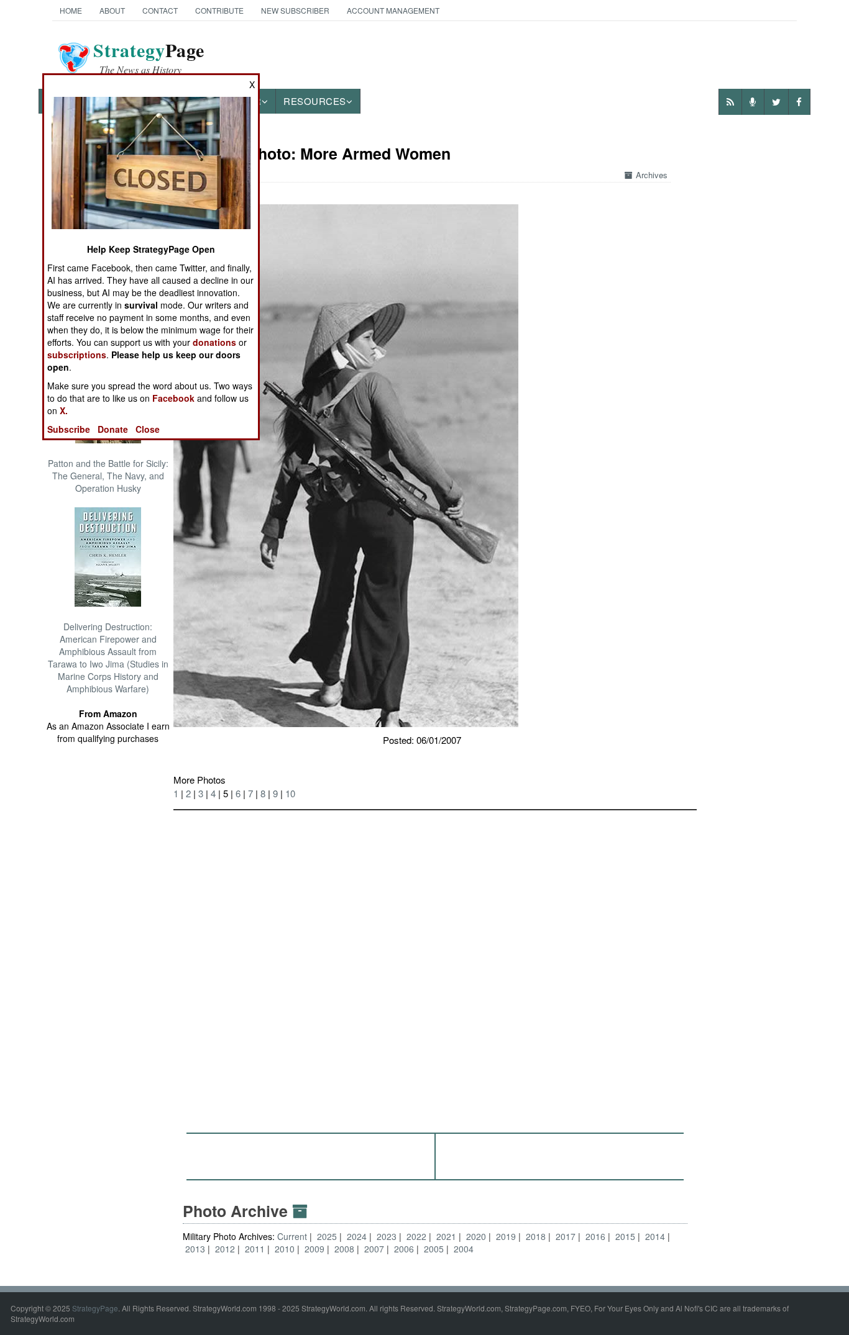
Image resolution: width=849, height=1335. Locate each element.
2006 (404, 1248)
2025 (327, 1236)
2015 (625, 1236)
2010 (285, 1248)
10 (290, 793)
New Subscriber (295, 10)
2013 (195, 1248)
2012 (225, 1248)
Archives (652, 175)
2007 (374, 1248)
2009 (314, 1248)
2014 (655, 1236)
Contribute (219, 10)
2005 (434, 1248)
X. (64, 410)
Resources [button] (314, 100)
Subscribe (68, 429)
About (112, 10)
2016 (595, 1236)
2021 (446, 1236)
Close (147, 429)
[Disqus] (435, 965)
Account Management (393, 10)
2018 (536, 1236)
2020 (476, 1236)
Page (148, 58)
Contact (160, 10)
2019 (506, 1236)
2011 (255, 1248)
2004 (464, 1248)
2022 (416, 1236)
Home (71, 10)
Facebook (173, 398)
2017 (566, 1236)
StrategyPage (95, 1308)
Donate (113, 429)
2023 (387, 1236)
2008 (344, 1248)
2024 (357, 1236)
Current (293, 1236)
